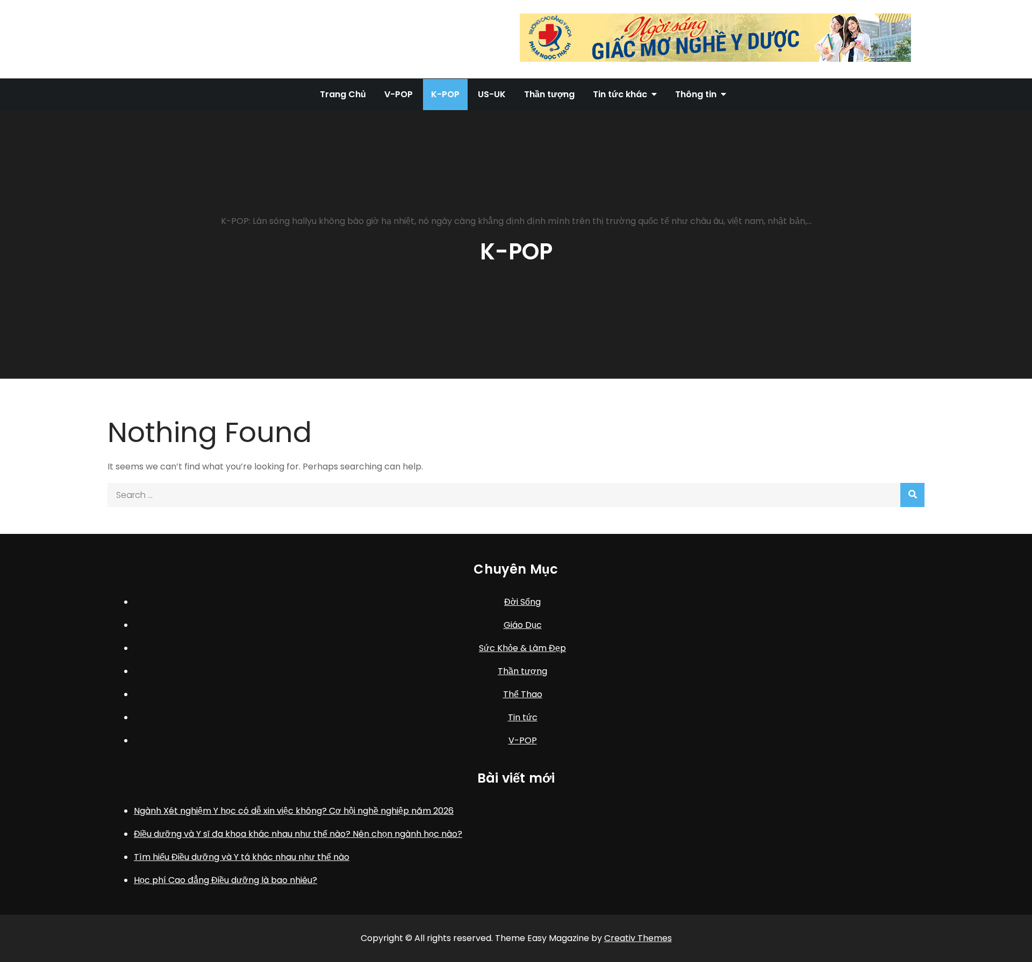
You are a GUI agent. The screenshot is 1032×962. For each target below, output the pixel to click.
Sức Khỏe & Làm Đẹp (522, 648)
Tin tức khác (620, 94)
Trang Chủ (343, 94)
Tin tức (523, 717)
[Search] (912, 495)
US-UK (492, 94)
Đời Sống (522, 602)
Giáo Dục (523, 625)
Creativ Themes (638, 938)
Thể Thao (522, 694)
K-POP (445, 94)
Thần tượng (549, 94)
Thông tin (695, 94)
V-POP (398, 94)
